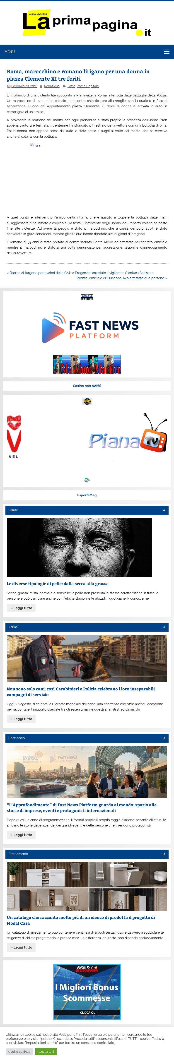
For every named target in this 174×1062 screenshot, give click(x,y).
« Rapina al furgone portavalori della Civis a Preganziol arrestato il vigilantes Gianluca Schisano (80, 273)
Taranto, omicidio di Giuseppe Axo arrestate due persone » (121, 278)
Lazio (71, 86)
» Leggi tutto (21, 608)
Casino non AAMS (87, 386)
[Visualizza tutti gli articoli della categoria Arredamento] (164, 854)
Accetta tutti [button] (46, 1051)
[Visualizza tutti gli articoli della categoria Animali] (164, 628)
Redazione (52, 86)
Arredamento (18, 854)
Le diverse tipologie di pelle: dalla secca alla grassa (58, 583)
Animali (13, 627)
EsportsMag (87, 495)
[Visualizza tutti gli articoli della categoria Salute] (164, 511)
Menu (10, 52)
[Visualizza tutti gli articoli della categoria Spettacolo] (164, 738)
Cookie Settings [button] (19, 1051)
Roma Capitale (88, 86)
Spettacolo (16, 738)
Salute (13, 510)
